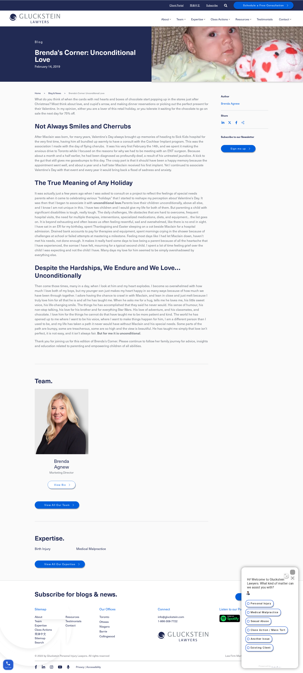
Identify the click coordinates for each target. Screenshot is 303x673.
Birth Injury (42, 548)
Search (39, 642)
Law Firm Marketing (236, 655)
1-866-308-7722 (168, 621)
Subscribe (212, 5)
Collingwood (107, 636)
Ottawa (104, 622)
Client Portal (176, 5)
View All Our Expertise (59, 564)
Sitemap (40, 638)
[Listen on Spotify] (229, 618)
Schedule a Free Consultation (263, 5)
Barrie (103, 631)
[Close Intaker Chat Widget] (292, 572)
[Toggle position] (285, 575)
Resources (242, 19)
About (165, 19)
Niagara (104, 626)
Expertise (197, 19)
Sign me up (238, 148)
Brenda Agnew (61, 464)
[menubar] (226, 19)
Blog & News (54, 93)
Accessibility (93, 667)
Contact (284, 19)
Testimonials (265, 19)
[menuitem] (165, 19)
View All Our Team (57, 505)
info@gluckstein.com (171, 617)
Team (180, 19)
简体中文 (195, 5)
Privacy (80, 667)
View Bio (60, 484)
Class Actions (219, 19)
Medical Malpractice (91, 548)
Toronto (104, 617)
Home (38, 93)
